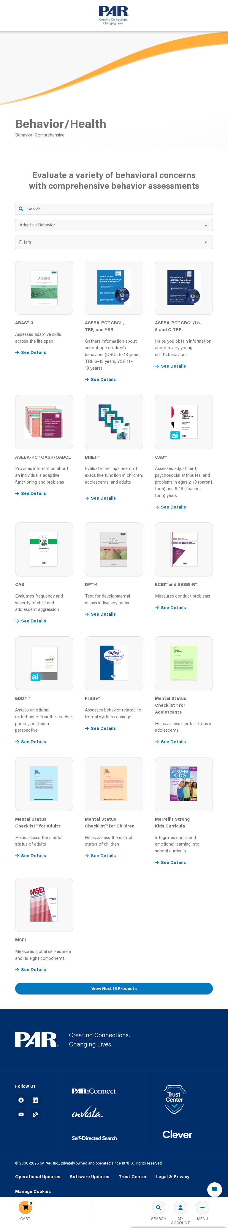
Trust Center (133, 1176)
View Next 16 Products (114, 988)
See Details (33, 352)
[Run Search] (21, 208)
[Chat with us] (214, 1189)
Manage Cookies (33, 1191)
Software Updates (89, 1176)
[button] (114, 242)
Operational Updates (37, 1176)
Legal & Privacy (172, 1176)
